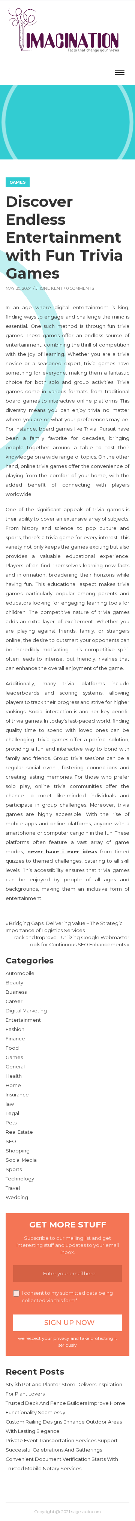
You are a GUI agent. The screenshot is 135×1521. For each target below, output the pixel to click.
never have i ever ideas (62, 851)
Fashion (15, 1029)
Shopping (18, 1151)
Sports (14, 1169)
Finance (15, 1039)
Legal (12, 1113)
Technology (20, 1179)
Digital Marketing (26, 1011)
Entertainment (23, 1020)
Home (13, 1085)
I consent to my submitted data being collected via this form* (67, 1296)
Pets (11, 1123)
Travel (13, 1188)
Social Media (21, 1160)
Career (14, 1001)
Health (14, 1076)
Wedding (17, 1197)
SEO (11, 1141)
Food (12, 1048)
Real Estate (19, 1132)
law (10, 1104)
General (15, 1067)
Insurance (17, 1095)
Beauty (14, 982)
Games (17, 182)
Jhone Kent (49, 288)
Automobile (20, 973)
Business (16, 992)
